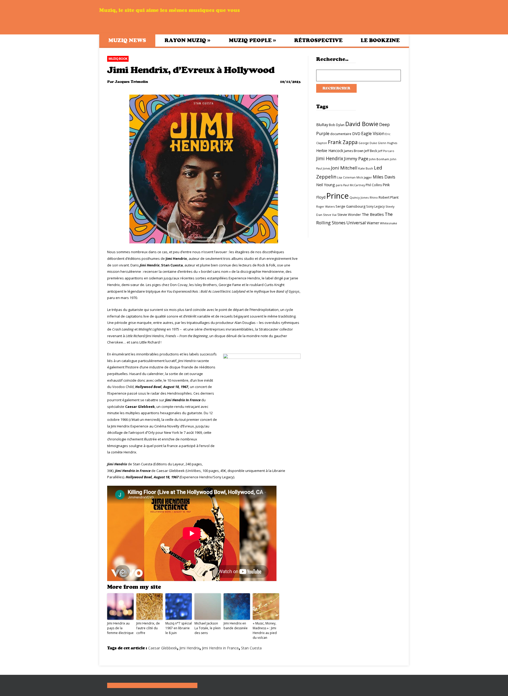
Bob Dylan (336, 125)
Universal (356, 223)
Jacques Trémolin (131, 81)
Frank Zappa (343, 142)
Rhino (374, 197)
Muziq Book (117, 58)
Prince (337, 195)
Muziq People (252, 40)
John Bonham (379, 159)
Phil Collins (374, 185)
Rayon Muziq (187, 40)
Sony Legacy (375, 206)
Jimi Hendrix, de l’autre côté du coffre (148, 628)
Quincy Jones (359, 197)
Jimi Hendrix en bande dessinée (236, 625)
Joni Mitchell (344, 168)
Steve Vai (330, 215)
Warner (373, 222)
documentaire (340, 134)
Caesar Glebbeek (162, 647)
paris (339, 185)
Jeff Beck (370, 151)
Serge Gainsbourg (350, 206)
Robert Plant (388, 197)
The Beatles (373, 214)
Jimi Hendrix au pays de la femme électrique (120, 628)
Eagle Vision (372, 133)
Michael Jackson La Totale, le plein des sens (207, 628)
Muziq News (127, 40)
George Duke (368, 143)
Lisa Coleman (346, 177)
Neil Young (325, 184)
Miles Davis (384, 177)
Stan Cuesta (251, 647)
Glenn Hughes (387, 143)
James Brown (354, 151)
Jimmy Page (356, 158)
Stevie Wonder (349, 214)
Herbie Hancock (329, 150)
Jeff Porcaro (386, 151)
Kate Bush (365, 168)
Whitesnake (388, 223)
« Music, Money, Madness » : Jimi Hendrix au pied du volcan (265, 630)
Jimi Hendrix (189, 647)
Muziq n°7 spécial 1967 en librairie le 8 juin (178, 628)
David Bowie (361, 124)
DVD (356, 133)
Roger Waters (325, 206)
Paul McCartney (354, 185)
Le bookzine (380, 40)
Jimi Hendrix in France (220, 647)
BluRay (322, 124)
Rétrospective (318, 40)
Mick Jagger (364, 177)
